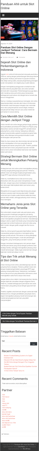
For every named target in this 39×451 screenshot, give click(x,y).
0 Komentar (21, 57)
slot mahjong (6, 407)
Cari (3, 341)
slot (7, 74)
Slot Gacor (5, 397)
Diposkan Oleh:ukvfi (8, 57)
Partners (6, 434)
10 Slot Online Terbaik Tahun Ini (14, 371)
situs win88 (5, 420)
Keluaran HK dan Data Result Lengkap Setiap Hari (20, 360)
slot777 (4, 405)
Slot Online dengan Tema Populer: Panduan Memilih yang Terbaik (17, 314)
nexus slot (5, 403)
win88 (4, 410)
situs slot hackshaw (8, 416)
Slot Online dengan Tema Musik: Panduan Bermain (19, 321)
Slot (3, 37)
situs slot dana (7, 412)
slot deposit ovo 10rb (9, 423)
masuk (11, 336)
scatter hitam (6, 425)
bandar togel (6, 414)
